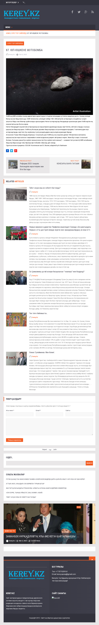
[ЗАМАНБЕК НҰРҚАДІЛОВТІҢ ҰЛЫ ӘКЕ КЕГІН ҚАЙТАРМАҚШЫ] (43, 524)
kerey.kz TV (10, 531)
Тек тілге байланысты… (38, 313)
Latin (55, 449)
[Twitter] (11, 150)
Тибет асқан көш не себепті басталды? (44, 188)
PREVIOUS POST (26, 161)
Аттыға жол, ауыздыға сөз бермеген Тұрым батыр (25, 484)
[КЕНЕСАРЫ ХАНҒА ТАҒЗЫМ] (86, 164)
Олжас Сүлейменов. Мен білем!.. (42, 352)
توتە (50, 449)
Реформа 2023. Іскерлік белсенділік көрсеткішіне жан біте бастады (32, 166)
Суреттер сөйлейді (15, 43)
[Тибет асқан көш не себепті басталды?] (16, 194)
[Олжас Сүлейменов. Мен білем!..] (16, 358)
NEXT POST (75, 161)
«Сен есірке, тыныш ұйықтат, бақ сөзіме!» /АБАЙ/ (24, 493)
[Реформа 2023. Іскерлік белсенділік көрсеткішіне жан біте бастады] (13, 164)
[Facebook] (7, 150)
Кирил (44, 449)
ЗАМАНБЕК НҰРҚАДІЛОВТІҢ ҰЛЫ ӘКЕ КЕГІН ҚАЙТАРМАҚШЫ (40, 536)
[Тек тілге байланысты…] (16, 319)
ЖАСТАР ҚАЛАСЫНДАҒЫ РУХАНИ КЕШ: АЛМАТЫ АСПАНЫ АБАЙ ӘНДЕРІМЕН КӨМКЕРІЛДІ (36, 488)
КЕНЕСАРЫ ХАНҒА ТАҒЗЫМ (68, 163)
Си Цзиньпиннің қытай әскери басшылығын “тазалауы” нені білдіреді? (56, 271)
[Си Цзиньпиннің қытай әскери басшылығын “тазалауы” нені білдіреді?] (16, 278)
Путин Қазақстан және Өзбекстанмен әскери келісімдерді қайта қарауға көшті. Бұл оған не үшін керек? (45, 479)
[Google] (15, 150)
